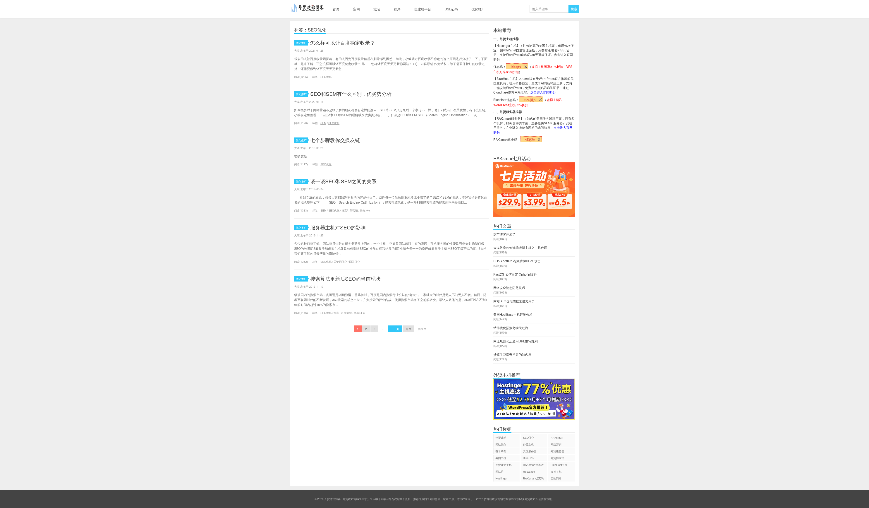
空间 (356, 9)
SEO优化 (326, 77)
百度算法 (346, 313)
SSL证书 (451, 9)
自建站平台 (422, 9)
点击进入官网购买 (543, 92)
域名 (376, 9)
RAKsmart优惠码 (533, 478)
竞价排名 (365, 210)
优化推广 (478, 9)
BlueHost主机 (559, 465)
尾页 (408, 329)
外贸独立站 (557, 458)
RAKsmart (557, 437)
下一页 (395, 329)
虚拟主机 (556, 471)
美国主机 (500, 458)
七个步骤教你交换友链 (335, 139)
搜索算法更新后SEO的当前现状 (345, 278)
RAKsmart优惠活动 (533, 465)
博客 (336, 313)
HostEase (529, 471)
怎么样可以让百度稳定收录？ (342, 42)
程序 (397, 9)
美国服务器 (530, 451)
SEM (323, 123)
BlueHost (528, 458)
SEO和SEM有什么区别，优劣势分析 (351, 93)
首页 (336, 9)
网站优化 (354, 261)
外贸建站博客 (308, 9)
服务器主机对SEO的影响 (338, 227)
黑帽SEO (359, 313)
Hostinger (501, 478)
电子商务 (500, 451)
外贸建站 (500, 437)
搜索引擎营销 (349, 210)
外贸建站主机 (503, 465)
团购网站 (556, 478)
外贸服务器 (557, 451)
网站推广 (500, 471)
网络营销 (556, 444)
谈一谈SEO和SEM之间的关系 (343, 181)
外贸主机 (528, 444)
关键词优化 (340, 261)
